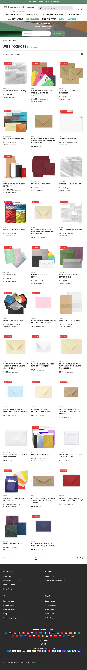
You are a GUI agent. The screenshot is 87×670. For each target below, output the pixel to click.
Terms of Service (51, 605)
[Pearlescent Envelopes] (15, 121)
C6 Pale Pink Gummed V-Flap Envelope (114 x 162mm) (43, 321)
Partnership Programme (12, 618)
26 (51, 558)
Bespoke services (10, 605)
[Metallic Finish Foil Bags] (15, 212)
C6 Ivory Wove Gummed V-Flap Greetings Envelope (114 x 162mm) (42, 231)
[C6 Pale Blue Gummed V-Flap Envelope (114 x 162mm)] (15, 392)
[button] (82, 9)
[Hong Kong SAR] (62, 633)
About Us (7, 576)
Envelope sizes (9, 585)
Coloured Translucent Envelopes (13, 499)
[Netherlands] (21, 636)
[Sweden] (64, 636)
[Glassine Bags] (15, 258)
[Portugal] (38, 636)
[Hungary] (66, 633)
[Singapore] (47, 636)
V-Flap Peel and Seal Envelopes (40, 276)
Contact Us (49, 576)
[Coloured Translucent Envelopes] (15, 481)
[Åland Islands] (6, 633)
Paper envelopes (13, 15)
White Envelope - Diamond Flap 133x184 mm (15, 456)
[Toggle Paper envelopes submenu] (22, 15)
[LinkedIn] (45, 644)
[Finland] (45, 633)
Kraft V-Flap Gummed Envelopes (68, 92)
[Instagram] (42, 644)
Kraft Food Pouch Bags (69, 320)
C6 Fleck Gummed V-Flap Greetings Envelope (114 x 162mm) (70, 411)
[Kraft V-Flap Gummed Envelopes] (71, 74)
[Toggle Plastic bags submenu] (39, 15)
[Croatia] (28, 633)
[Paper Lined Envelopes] (15, 303)
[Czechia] (32, 633)
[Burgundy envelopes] (43, 167)
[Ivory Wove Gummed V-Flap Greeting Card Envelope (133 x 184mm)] (15, 347)
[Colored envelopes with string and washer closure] (43, 74)
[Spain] (60, 636)
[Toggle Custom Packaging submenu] (78, 19)
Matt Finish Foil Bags (40, 455)
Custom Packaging (67, 19)
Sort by (6, 54)
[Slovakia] (51, 636)
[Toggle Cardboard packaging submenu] (65, 15)
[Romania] (43, 636)
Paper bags (74, 15)
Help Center (8, 589)
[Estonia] (40, 633)
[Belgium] (19, 633)
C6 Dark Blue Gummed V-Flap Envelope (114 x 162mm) (43, 545)
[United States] (73, 636)
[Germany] (53, 633)
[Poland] (34, 636)
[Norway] (30, 636)
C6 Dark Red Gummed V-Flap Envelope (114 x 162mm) (71, 499)
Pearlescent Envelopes (13, 138)
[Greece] (58, 633)
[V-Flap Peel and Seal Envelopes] (43, 258)
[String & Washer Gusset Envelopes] (15, 167)
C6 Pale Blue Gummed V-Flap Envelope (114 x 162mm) (15, 410)
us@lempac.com (58, 580)
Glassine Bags (9, 275)
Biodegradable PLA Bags (70, 184)
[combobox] (55, 8)
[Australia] (10, 633)
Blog (5, 614)
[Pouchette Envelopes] (15, 526)
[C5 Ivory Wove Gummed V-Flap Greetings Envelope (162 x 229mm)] (71, 347)
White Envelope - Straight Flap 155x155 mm (71, 456)
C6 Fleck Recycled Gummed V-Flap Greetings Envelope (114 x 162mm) (43, 140)
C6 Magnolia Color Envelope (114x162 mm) (40, 410)
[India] (70, 633)
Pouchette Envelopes (12, 544)
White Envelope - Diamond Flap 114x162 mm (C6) (43, 365)
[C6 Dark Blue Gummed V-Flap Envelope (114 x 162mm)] (43, 526)
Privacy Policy (50, 609)
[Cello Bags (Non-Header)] (15, 74)
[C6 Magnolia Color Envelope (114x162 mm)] (43, 392)
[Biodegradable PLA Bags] (71, 167)
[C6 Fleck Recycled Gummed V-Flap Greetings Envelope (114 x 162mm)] (43, 121)
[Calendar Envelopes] (71, 121)
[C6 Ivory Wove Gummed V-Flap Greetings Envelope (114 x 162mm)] (43, 212)
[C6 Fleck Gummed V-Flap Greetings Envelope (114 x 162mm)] (71, 392)
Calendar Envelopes (68, 138)
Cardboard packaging (53, 15)
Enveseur (34, 662)
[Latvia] (13, 636)
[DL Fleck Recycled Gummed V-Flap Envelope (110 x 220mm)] (43, 481)
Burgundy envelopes (40, 184)
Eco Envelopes (32, 19)
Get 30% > (58, 34)
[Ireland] (75, 633)
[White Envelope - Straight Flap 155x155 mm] (71, 437)
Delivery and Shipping (11, 580)
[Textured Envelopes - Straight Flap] (71, 258)
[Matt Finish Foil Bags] (43, 437)
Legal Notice (50, 601)
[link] (18, 558)
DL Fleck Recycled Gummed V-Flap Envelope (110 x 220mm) (43, 500)
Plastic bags (32, 15)
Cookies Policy (50, 614)
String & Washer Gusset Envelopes (14, 185)
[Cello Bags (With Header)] (71, 212)
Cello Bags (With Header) (70, 229)
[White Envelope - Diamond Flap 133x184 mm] (15, 437)
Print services (8, 601)
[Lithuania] (17, 636)
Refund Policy (50, 618)
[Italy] (79, 633)
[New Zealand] (26, 636)
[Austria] (15, 633)
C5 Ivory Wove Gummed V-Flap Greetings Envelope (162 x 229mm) (70, 366)
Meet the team (9, 609)
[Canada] (23, 633)
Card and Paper (49, 19)
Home (5, 40)
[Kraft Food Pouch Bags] (71, 303)
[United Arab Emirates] (68, 636)
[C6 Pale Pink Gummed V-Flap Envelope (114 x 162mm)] (43, 303)
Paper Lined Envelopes (13, 320)
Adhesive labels (15, 19)
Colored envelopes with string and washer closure (42, 93)
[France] (49, 633)
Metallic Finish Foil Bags (14, 229)
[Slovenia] (55, 636)
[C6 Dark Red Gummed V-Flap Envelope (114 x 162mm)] (71, 481)
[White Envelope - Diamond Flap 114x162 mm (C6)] (43, 347)
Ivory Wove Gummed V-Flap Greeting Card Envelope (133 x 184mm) (15, 366)
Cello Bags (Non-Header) (14, 91)
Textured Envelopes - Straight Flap (68, 276)
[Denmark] (36, 633)
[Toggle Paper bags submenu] (80, 15)
